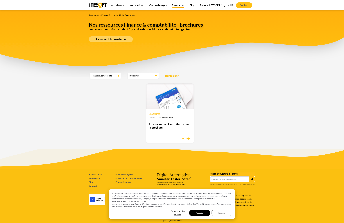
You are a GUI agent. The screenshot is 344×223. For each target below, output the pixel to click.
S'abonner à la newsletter (110, 39)
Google (153, 198)
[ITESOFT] (98, 7)
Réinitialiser (172, 75)
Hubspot (145, 198)
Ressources (94, 15)
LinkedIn (173, 198)
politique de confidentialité (150, 206)
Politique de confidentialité (128, 178)
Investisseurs (95, 174)
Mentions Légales (124, 174)
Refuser (221, 213)
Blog (91, 182)
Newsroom (94, 178)
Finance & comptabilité (112, 15)
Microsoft (161, 198)
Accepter (200, 213)
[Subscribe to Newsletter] (252, 179)
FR (231, 5)
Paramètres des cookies (178, 213)
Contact (93, 186)
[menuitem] (117, 5)
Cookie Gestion (123, 182)
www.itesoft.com (119, 201)
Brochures (130, 15)
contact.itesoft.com (137, 201)
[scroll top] (326, 217)
